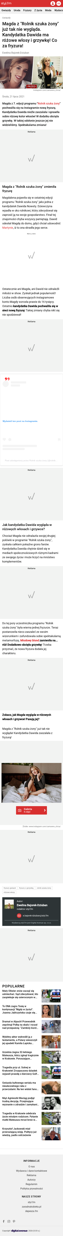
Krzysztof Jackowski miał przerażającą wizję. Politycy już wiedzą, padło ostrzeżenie (19, 1132)
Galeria (28, 810)
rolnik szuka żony (44, 888)
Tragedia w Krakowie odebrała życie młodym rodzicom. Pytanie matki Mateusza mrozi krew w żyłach (20, 1116)
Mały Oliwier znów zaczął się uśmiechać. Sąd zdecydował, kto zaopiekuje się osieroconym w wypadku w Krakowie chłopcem (20, 994)
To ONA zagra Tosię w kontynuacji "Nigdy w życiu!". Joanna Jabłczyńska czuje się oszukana (18, 1009)
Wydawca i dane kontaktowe (31, 1170)
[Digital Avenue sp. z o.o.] (19, 1231)
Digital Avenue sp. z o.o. (41, 923)
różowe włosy (9, 892)
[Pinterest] (14, 1222)
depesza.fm (31, 1211)
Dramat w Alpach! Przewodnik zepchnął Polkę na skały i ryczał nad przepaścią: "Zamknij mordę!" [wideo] (20, 1025)
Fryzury (27, 10)
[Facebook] (3, 1222)
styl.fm (31, 1202)
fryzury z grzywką (26, 888)
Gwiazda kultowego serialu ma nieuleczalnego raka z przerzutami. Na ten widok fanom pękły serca (20, 1086)
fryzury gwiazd (10, 888)
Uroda (17, 10)
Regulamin (31, 1184)
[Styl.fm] (8, 3)
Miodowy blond (29, 640)
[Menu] (58, 3)
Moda (48, 10)
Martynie (7, 227)
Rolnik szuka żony (49, 103)
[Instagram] (8, 1222)
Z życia (38, 10)
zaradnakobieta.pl (31, 1206)
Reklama (31, 1175)
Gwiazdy (6, 10)
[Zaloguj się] (52, 3)
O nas (31, 1166)
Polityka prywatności (31, 1188)
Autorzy (31, 1179)
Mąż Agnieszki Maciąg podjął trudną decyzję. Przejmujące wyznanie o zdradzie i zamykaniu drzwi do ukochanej (20, 1101)
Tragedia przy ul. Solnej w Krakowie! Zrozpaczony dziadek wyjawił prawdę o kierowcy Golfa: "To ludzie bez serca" (20, 1071)
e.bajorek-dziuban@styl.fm (35, 915)
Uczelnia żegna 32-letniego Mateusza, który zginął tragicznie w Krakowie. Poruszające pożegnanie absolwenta (20, 1055)
